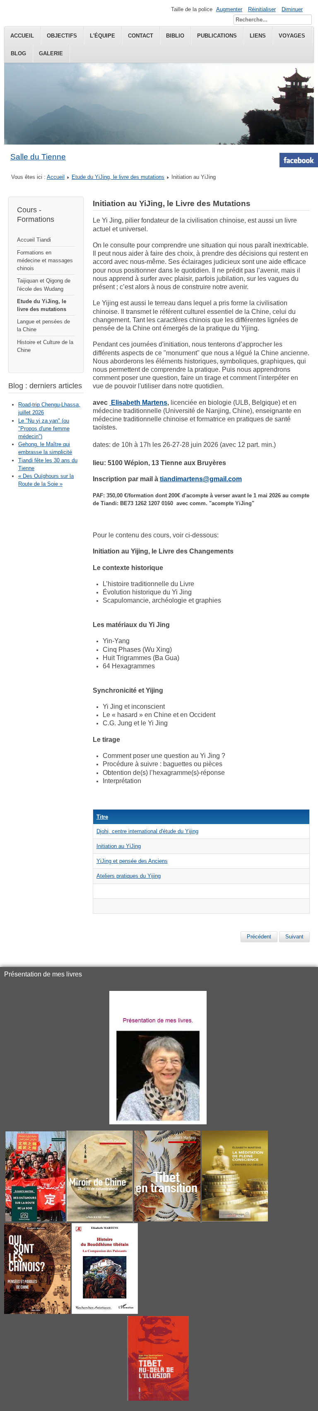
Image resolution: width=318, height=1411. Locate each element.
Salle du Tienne (38, 156)
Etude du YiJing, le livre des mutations (118, 177)
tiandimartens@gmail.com (201, 478)
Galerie (51, 53)
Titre (102, 817)
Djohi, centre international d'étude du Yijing (147, 831)
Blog (18, 53)
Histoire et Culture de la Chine (45, 346)
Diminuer (292, 9)
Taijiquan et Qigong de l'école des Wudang (43, 285)
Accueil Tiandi (34, 240)
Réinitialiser (262, 9)
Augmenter (229, 9)
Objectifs (62, 36)
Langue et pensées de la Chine (43, 325)
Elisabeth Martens (138, 402)
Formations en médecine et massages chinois (45, 260)
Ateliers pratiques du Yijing (128, 876)
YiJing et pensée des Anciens (132, 861)
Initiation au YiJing (118, 846)
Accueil (22, 36)
